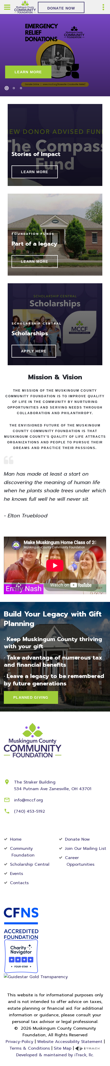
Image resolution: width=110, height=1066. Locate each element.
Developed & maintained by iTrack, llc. (55, 1055)
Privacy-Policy (19, 1042)
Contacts (19, 883)
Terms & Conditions (29, 1048)
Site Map (62, 1048)
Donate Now (61, 8)
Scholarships (30, 333)
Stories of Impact (36, 154)
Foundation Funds (33, 234)
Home (15, 839)
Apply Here (34, 351)
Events (16, 874)
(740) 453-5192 (29, 811)
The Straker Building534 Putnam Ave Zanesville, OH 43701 (52, 785)
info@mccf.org (28, 800)
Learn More (28, 72)
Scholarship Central (37, 323)
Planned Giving (31, 697)
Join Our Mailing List (85, 848)
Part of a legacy (34, 243)
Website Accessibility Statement (69, 1042)
